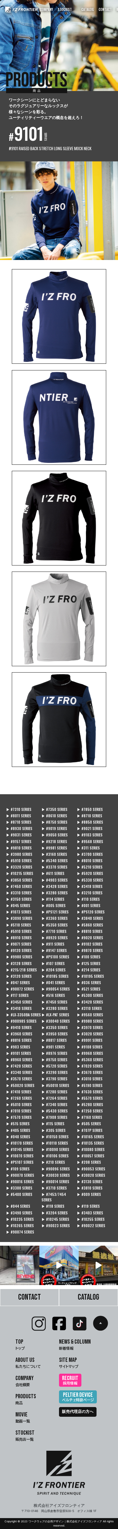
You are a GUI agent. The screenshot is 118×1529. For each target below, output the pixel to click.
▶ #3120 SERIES (19, 976)
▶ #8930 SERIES (19, 828)
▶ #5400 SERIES (19, 1194)
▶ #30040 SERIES (55, 1021)
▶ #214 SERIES (88, 969)
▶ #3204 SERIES (54, 1212)
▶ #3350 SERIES (54, 1027)
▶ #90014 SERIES (55, 1181)
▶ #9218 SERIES (54, 841)
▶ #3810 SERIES (90, 1187)
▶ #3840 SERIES (90, 918)
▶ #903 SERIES (18, 1046)
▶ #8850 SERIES (90, 822)
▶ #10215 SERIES (19, 873)
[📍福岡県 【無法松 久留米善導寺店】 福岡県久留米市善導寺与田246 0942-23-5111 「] (98, 1265)
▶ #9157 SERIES (18, 841)
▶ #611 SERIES (52, 873)
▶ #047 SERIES (18, 982)
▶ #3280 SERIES (54, 892)
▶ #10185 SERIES (55, 976)
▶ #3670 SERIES (90, 1072)
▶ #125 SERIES (88, 963)
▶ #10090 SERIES (55, 1149)
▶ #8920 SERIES (54, 937)
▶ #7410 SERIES (18, 1091)
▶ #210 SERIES (53, 1162)
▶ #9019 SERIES (54, 828)
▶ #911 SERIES (52, 944)
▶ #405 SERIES (18, 1130)
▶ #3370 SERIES (54, 866)
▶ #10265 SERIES (20, 1225)
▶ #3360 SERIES (54, 918)
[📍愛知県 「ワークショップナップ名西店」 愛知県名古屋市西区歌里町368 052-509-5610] (59, 1265)
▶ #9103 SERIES (90, 834)
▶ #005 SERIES (53, 905)
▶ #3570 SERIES (19, 1078)
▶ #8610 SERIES (54, 815)
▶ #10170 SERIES (19, 1143)
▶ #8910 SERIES (19, 937)
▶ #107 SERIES (53, 963)
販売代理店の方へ (77, 1411)
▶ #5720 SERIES (54, 1065)
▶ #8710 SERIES (89, 815)
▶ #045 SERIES (18, 905)
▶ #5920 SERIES (90, 873)
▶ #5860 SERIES (90, 924)
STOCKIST (65, 9)
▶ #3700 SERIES (90, 854)
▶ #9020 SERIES (90, 937)
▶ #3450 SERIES (19, 1001)
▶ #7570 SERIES (19, 1117)
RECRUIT (70, 1380)
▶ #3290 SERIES (54, 1072)
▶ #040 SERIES (18, 1136)
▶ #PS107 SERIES (20, 1162)
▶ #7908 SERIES (54, 1117)
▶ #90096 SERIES (55, 1168)
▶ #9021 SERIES (90, 828)
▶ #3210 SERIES (90, 892)
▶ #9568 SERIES (90, 841)
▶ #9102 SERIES (90, 944)
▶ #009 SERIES (89, 1194)
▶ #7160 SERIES (89, 1117)
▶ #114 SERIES (52, 899)
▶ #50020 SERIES (20, 1085)
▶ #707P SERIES (90, 1130)
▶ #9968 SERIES (90, 1053)
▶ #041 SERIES (53, 982)
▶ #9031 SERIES (19, 834)
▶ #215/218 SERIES (21, 969)
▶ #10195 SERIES (90, 976)
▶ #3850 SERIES (19, 880)
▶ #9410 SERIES (19, 1027)
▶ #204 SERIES (53, 969)
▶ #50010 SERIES (55, 1085)
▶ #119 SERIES (88, 1206)
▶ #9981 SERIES (54, 847)
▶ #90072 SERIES (20, 988)
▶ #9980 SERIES (19, 956)
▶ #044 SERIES (18, 1206)
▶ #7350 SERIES (54, 809)
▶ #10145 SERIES (19, 1149)
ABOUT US (28, 1362)
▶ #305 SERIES (53, 1130)
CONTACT (105, 9)
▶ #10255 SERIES (91, 1219)
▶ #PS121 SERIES (55, 911)
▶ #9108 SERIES (90, 1046)
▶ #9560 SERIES (90, 1014)
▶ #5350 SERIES (54, 924)
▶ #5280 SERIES (90, 1104)
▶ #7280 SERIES (54, 1091)
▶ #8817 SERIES (54, 1040)
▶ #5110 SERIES (18, 924)
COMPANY (46, 9)
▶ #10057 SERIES (90, 1155)
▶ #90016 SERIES (20, 1181)
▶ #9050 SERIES (54, 834)
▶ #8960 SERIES (19, 1059)
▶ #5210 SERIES (90, 866)
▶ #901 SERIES (53, 1046)
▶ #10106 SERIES (55, 1155)
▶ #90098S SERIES (21, 1021)
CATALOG (87, 9)
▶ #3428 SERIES (54, 886)
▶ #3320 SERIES (19, 866)
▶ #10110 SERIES (54, 1143)
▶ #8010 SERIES (90, 860)
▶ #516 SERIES (53, 995)
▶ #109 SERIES (18, 1168)
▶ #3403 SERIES (90, 1212)
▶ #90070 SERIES (20, 1175)
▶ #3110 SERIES (89, 1008)
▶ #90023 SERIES (55, 1225)
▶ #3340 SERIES (19, 1072)
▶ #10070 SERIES (20, 1155)
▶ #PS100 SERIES (55, 956)
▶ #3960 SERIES (19, 1033)
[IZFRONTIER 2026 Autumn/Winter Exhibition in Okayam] (19, 1265)
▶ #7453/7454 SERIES (53, 1197)
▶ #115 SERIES (52, 1123)
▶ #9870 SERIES (90, 950)
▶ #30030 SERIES (55, 1175)
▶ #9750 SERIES (54, 1059)
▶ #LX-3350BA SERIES (23, 1014)
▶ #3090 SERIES (19, 918)
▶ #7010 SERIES (18, 1110)
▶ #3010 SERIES (90, 1078)
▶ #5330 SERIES (90, 880)
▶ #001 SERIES (88, 905)
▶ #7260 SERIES (19, 1098)
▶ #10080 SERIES (91, 1149)
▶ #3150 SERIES (19, 899)
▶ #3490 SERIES (19, 1212)
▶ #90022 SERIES (91, 1225)
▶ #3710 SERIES (54, 1187)
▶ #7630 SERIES (90, 1091)
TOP (20, 1344)
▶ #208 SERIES (89, 1162)
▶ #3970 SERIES (90, 1027)
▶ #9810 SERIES (19, 847)
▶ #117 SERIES (17, 995)
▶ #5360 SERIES (90, 1059)
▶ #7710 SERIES (54, 931)
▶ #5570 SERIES (90, 1098)
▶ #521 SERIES (88, 988)
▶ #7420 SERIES (19, 1065)
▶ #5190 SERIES (90, 1085)
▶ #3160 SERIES (54, 854)
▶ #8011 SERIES (18, 815)
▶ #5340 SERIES (54, 860)
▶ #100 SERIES (88, 956)
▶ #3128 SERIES (19, 963)
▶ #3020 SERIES (90, 1033)
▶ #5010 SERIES (19, 1104)
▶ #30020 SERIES (91, 1175)
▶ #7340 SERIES (54, 1104)
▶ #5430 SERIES (54, 1110)
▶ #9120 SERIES (19, 950)
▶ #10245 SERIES (55, 1219)
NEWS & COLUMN (75, 1344)
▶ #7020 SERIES (90, 1065)
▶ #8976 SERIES (54, 1053)
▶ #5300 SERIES (90, 995)
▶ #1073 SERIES (18, 911)
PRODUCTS (25, 1399)
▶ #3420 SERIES (90, 1001)
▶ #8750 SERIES (54, 822)
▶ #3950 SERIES (54, 1033)
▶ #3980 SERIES (19, 854)
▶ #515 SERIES (18, 1123)
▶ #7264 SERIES (54, 1098)
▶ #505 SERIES (89, 1123)
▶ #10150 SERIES (55, 1136)
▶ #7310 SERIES (18, 809)
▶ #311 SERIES (88, 847)
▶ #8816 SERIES (19, 1040)
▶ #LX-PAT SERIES (55, 1014)
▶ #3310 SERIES (19, 892)
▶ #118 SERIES (52, 1206)
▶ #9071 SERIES (18, 944)
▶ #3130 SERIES (90, 1181)
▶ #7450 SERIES (19, 886)
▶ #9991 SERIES (90, 1040)
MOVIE (22, 1417)
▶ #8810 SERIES (90, 931)
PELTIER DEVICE (78, 1396)
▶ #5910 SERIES (19, 860)
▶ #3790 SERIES (54, 1078)
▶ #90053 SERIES (91, 1168)
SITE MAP (68, 1362)
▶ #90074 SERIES (20, 1231)
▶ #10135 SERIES (90, 1143)
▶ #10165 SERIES (90, 1136)
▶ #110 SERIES (88, 899)
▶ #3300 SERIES (19, 1187)
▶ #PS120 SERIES (91, 911)
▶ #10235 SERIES (20, 1219)
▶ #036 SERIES (89, 982)
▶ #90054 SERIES (55, 988)
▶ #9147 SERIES (54, 950)
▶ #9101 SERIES (18, 1053)
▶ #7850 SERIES (90, 809)
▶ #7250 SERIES (90, 1110)
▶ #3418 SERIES (90, 886)
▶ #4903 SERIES (54, 880)
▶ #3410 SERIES (19, 1008)
